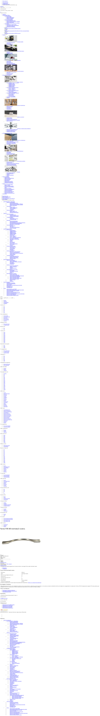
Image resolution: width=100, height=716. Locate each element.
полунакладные (7, 316)
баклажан (6, 406)
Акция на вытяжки (8, 190)
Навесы (8, 174)
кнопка (5, 373)
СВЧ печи (8, 72)
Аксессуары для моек (9, 181)
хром (5, 392)
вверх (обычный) (7, 364)
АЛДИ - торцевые (12, 89)
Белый (5, 300)
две (4, 515)
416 (4, 384)
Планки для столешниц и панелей (13, 120)
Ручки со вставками (13, 92)
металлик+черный (7, 418)
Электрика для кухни (9, 182)
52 (4, 309)
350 (4, 336)
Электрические (10, 52)
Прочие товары (5, 176)
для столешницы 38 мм (8, 519)
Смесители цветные (11, 26)
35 (4, 328)
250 (4, 333)
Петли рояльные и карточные (12, 141)
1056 (4, 389)
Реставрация (7, 179)
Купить (2, 561)
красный (5, 405)
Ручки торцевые (12, 96)
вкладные (5, 317)
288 (4, 382)
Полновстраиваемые (11, 63)
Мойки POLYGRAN (10, 18)
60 (4, 310)
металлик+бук (6, 417)
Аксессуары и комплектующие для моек (14, 285)
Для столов (9, 108)
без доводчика (6, 350)
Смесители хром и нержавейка (13, 25)
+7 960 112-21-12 (5, 3)
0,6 (4, 490)
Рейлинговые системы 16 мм (12, 129)
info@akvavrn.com (6, 4)
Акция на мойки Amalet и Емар (12, 295)
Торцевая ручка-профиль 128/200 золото (12, 28)
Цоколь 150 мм (9, 118)
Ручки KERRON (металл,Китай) (13, 82)
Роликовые (9, 152)
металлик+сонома (7, 414)
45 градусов (6, 318)
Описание (4, 567)
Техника (3, 34)
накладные (6, 315)
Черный (5, 301)
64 (4, 375)
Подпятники (9, 109)
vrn (1, 6)
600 (4, 341)
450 (4, 338)
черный (5, 370)
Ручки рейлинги (12, 93)
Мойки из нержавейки (9, 19)
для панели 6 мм (7, 521)
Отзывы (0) (4, 568)
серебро (5, 397)
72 (4, 311)
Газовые (8, 51)
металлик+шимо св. (7, 415)
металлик (6, 420)
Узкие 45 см (9, 43)
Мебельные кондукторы (9, 178)
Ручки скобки (11, 94)
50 (4, 308)
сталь (5, 398)
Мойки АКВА (9, 16)
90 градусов (6, 319)
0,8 (4, 491)
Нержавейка (6, 302)
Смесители (7, 23)
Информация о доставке (7, 606)
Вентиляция (7, 180)
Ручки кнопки (11, 95)
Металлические (10, 106)
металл (5, 432)
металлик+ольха (7, 416)
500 (4, 339)
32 (4, 374)
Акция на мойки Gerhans (9, 191)
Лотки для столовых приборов (13, 163)
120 (4, 457)
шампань (5, 402)
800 (4, 440)
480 (4, 385)
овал (5, 497)
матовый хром (7, 393)
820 (4, 461)
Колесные (8, 107)
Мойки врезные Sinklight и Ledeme (13, 21)
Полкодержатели (10, 173)
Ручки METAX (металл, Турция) (12, 90)
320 (4, 383)
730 (4, 460)
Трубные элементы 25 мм (11, 130)
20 (4, 449)
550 (4, 340)
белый (5, 369)
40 (4, 451)
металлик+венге (7, 413)
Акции (3, 183)
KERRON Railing (12, 86)
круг (4, 496)
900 (4, 441)
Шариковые (9, 151)
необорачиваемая (7, 504)
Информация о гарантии (7, 605)
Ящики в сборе (9, 154)
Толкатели (9, 144)
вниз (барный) (6, 365)
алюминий (6, 524)
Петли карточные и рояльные (15, 681)
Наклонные (9, 61)
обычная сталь (7, 445)
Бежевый (5, 303)
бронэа (5, 484)
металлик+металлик (8, 411)
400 (4, 337)
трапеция (6, 499)
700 (4, 342)
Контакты (4, 193)
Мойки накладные (10, 22)
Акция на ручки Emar (9, 192)
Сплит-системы (10, 73)
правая (5, 503)
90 (4, 312)
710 (4, 459)
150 (4, 345)
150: (4, 458)
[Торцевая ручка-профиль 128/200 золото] (6, 27)
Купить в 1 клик (3, 562)
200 (4, 332)
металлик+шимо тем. (8, 419)
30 (4, 306)
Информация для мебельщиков (8, 604)
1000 (4, 442)
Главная (4, 14)
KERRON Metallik (12, 85)
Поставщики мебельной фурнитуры (9, 591)
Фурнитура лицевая (6, 75)
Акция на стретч (8, 188)
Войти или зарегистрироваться (34, 582)
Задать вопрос (3, 565)
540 (4, 386)
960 (4, 388)
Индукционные (9, 53)
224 (4, 380)
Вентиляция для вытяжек (12, 64)
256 (4, 381)
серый (5, 368)
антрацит (6, 401)
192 (4, 379)
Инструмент (7, 177)
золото (5, 395)
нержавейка (6, 446)
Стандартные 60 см (11, 42)
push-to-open (6, 352)
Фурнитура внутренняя (7, 133)
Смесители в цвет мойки (11, 24)
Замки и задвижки (10, 175)
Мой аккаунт (5, 1)
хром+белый (6, 412)
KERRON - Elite (11, 83)
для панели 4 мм (7, 520)
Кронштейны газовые (11, 142)
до (6, 297)
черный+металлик (7, 410)
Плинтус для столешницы (12, 119)
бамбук (5, 404)
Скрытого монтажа (11, 153)
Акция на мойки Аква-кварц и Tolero (9, 185)
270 (4, 334)
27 (4, 450)
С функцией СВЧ (10, 44)
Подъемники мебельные (11, 143)
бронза (5, 394)
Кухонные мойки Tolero (14, 212)
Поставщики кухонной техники (8, 590)
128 (4, 377)
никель (5, 396)
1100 (4, 462)
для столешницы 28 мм (8, 518)
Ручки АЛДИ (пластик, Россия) (12, 87)
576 (4, 387)
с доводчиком (6, 351)
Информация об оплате (7, 607)
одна (5, 514)
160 (4, 378)
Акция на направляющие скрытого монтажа (9, 189)
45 (4, 307)
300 (4, 335)
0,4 (4, 489)
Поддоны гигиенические (11, 164)
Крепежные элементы (11, 172)
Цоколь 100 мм (9, 117)
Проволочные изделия (11, 131)
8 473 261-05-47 (5, 2)
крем (5, 403)
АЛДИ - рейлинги (12, 88)
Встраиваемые (10, 62)
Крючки (8, 97)
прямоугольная (7, 498)
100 (4, 456)
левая (5, 502)
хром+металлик (7, 409)
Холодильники (9, 74)
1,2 (4, 493)
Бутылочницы (9, 162)
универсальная (7, 505)
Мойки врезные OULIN (11, 20)
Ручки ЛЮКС (11, 91)
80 (4, 455)
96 (4, 376)
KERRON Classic (12, 84)
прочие (5, 320)
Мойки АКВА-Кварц (10, 17)
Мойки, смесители (6, 15)
